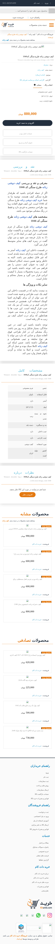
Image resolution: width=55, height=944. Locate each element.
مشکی (38, 85)
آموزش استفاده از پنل (41, 821)
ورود (46, 3)
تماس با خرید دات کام (41, 878)
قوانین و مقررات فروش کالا (39, 829)
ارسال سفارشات (43, 790)
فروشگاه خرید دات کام (45, 34)
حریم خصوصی (43, 851)
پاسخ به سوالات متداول (41, 847)
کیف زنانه (31, 34)
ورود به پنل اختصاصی (41, 816)
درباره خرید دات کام (42, 874)
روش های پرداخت (42, 786)
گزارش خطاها (44, 860)
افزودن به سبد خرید (25, 123)
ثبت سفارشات (43, 781)
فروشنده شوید (18, 17)
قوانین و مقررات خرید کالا (40, 798)
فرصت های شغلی (42, 856)
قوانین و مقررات (43, 886)
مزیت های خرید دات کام (40, 882)
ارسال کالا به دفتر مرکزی (40, 825)
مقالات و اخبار (44, 843)
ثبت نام (46, 777)
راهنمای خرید (35, 17)
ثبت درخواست (43, 812)
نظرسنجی (45, 891)
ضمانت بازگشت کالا (42, 794)
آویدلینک (19, 939)
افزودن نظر (27, 494)
